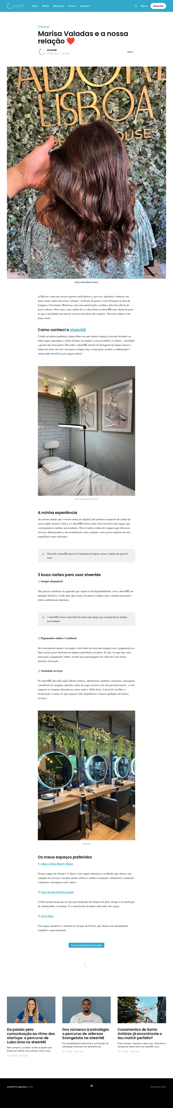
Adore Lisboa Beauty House (86, 282)
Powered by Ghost (158, 1087)
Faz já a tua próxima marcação (86, 945)
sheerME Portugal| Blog (16, 1087)
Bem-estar (58, 6)
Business (85, 6)
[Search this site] (136, 6)
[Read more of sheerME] (41, 52)
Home (35, 6)
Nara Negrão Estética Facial (57, 892)
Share (130, 52)
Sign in (144, 6)
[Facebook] (92, 1086)
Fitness (72, 6)
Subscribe (158, 6)
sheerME (52, 50)
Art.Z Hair (86, 843)
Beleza (45, 6)
